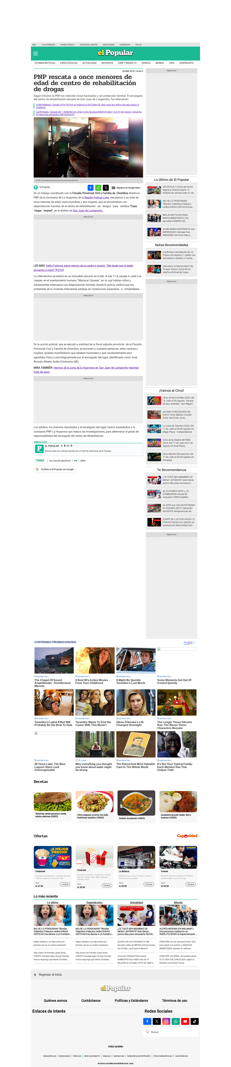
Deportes (107, 63)
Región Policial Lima (96, 197)
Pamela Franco (67, 45)
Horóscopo (125, 45)
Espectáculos (68, 63)
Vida (171, 63)
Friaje (138, 45)
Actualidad (89, 63)
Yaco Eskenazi (48, 45)
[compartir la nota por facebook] (90, 188)
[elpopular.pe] (115, 57)
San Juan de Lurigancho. (88, 210)
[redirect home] (115, 989)
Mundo (160, 63)
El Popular (45, 187)
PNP (75, 460)
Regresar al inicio (50, 974)
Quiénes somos (55, 1001)
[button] (35, 53)
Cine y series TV (127, 63)
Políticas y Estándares (131, 1001)
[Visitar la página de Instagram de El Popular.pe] (166, 1021)
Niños (82, 460)
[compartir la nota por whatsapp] (98, 188)
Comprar (65, 884)
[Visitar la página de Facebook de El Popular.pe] (147, 1021)
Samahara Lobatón (89, 45)
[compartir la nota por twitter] (106, 188)
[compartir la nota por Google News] (126, 188)
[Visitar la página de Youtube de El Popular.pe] (185, 1021)
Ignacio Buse (108, 45)
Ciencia (146, 63)
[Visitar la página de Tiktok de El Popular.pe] (195, 1021)
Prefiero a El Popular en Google (57, 469)
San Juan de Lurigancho (60, 460)
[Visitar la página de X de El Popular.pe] (157, 1021)
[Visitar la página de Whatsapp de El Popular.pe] (176, 1021)
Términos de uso (174, 1001)
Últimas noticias (45, 63)
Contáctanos (90, 1001)
